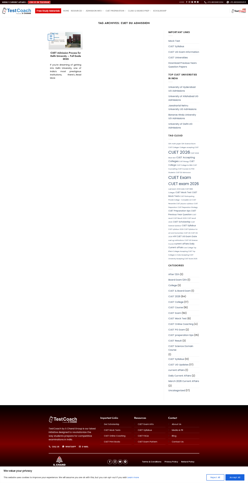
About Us (176, 424)
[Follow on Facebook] (187, 2)
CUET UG (187, 233)
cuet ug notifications (176, 240)
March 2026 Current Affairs (183, 381)
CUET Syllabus (176, 46)
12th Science (186, 144)
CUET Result (175, 340)
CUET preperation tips (180, 335)
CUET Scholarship (181, 221)
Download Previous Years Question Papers (182, 64)
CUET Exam (179, 177)
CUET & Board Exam (179, 290)
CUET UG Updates (178, 364)
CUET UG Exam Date (187, 236)
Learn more (133, 477)
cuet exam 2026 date (176, 189)
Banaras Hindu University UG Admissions (182, 116)
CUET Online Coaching (180, 324)
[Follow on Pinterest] (192, 2)
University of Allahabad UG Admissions (183, 98)
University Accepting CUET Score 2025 (182, 259)
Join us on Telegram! (39, 2)
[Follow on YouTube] (195, 2)
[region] (124, 475)
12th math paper (174, 144)
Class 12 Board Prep (138, 11)
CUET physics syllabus (184, 204)
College (172, 285)
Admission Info (94, 11)
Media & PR (177, 430)
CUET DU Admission (183, 172)
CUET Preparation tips (179, 210)
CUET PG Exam (176, 329)
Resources (76, 11)
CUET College (176, 302)
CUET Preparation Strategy (188, 207)
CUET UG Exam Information (183, 52)
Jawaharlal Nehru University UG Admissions (182, 107)
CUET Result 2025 (180, 218)
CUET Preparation (115, 11)
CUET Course (175, 307)
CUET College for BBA (184, 165)
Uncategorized (176, 390)
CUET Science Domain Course (180, 348)
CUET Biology (184, 161)
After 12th (173, 274)
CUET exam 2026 (183, 183)
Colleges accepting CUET (189, 147)
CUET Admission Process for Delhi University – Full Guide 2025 (65, 56)
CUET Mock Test (183, 192)
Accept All (235, 477)
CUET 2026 (179, 152)
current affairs (181, 243)
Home (66, 11)
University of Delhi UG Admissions (180, 125)
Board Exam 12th (177, 279)
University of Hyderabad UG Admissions (181, 88)
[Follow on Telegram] (198, 2)
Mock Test (174, 41)
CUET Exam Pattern (147, 441)
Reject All (215, 477)
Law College (188, 248)
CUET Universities (178, 57)
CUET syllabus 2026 (176, 229)
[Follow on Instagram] (189, 2)
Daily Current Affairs (179, 375)
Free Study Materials (48, 10)
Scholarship (159, 11)
